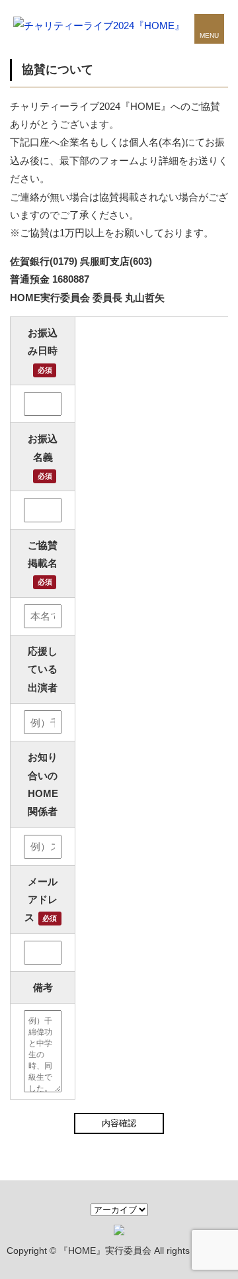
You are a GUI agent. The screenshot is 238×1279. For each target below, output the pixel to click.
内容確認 (119, 1123)
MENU (209, 35)
